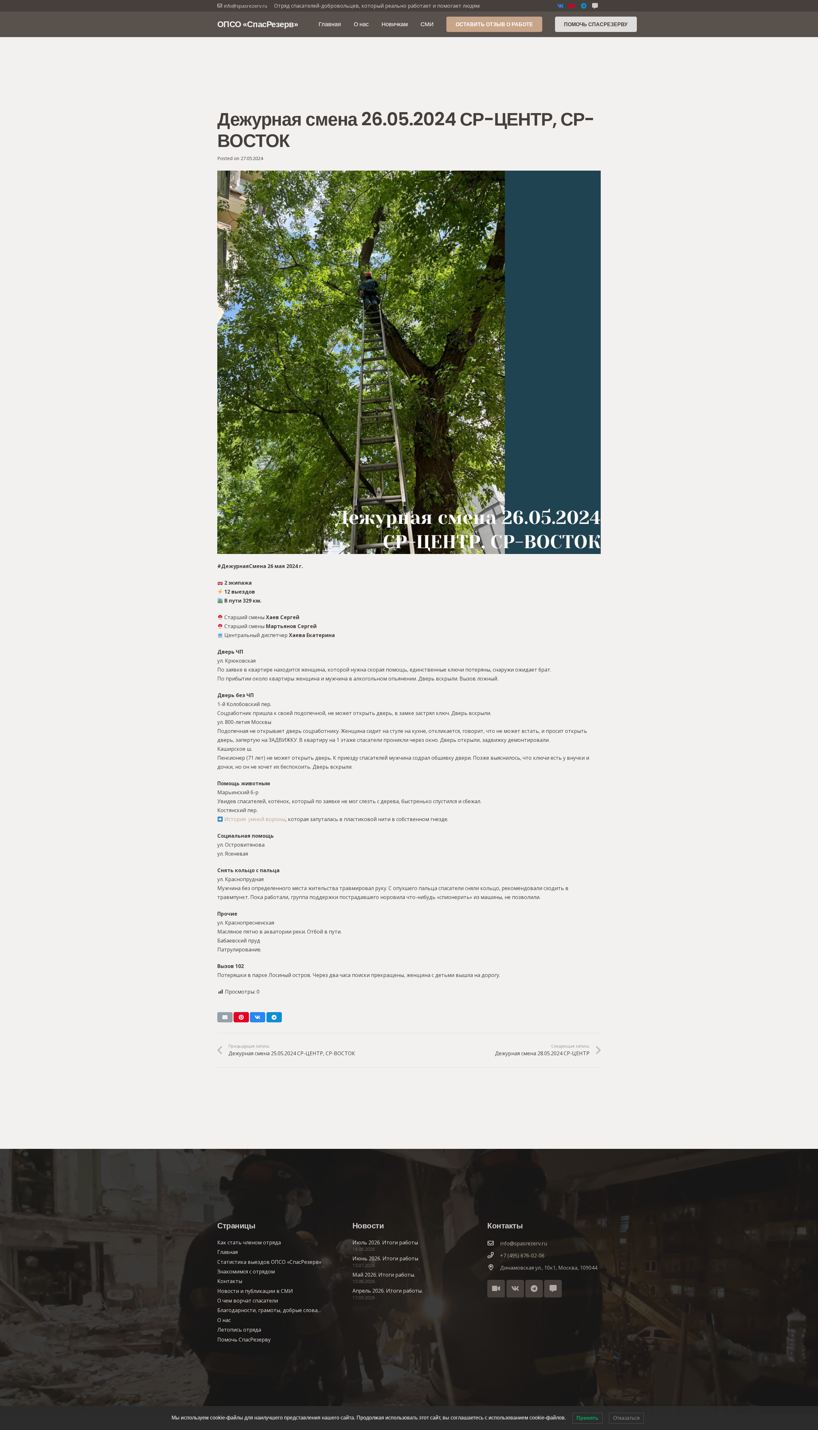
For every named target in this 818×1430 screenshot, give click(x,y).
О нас (224, 1320)
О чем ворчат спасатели (247, 1300)
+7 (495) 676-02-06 (522, 1255)
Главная (227, 1252)
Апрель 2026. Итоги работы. (387, 1290)
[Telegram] (583, 6)
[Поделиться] (257, 1017)
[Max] (553, 1288)
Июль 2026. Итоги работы (385, 1242)
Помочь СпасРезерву (244, 1339)
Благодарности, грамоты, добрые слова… (269, 1310)
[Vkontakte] (560, 6)
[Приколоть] (241, 1017)
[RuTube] (572, 6)
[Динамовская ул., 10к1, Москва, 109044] (493, 1267)
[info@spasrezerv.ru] (493, 1243)
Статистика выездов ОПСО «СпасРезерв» (269, 1261)
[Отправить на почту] (225, 1017)
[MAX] (595, 6)
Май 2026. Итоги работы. (383, 1274)
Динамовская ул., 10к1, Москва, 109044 (548, 1267)
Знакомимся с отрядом (246, 1271)
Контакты (229, 1281)
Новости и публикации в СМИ (255, 1291)
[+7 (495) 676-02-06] (493, 1255)
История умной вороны (254, 819)
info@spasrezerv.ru (523, 1243)
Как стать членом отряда (249, 1242)
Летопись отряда (239, 1329)
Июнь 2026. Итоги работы (385, 1258)
